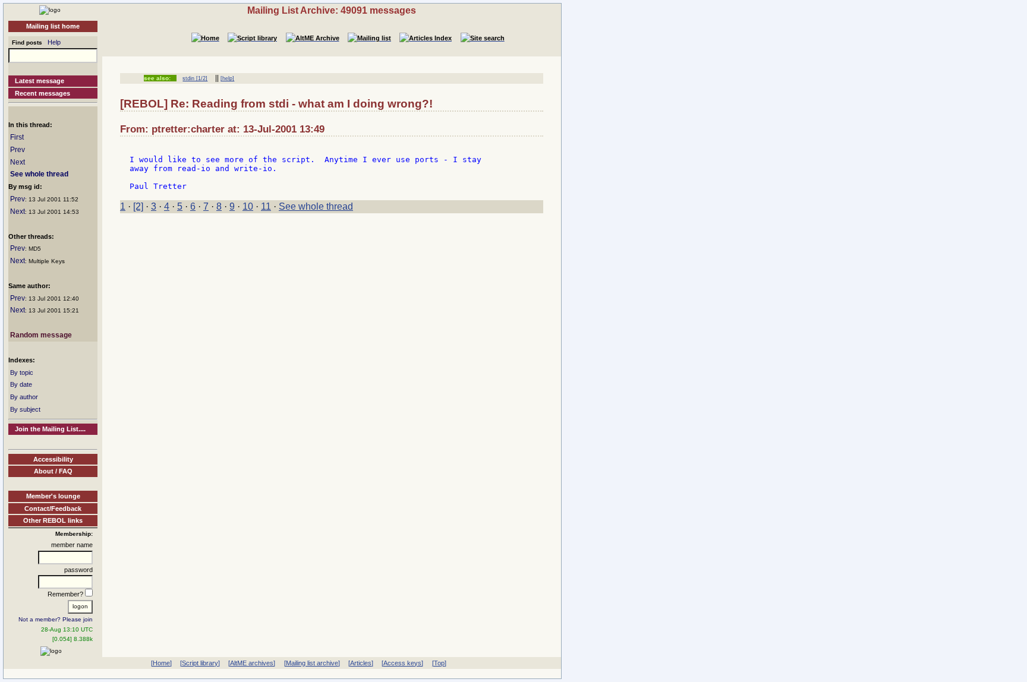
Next (17, 162)
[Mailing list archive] (312, 663)
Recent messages (42, 93)
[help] (227, 78)
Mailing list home (53, 26)
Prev (17, 150)
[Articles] (360, 663)
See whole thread (39, 174)
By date (21, 384)
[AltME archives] (251, 663)
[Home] (50, 9)
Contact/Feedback (52, 508)
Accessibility (53, 459)
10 (247, 206)
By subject (25, 409)
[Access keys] (402, 663)
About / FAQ (53, 471)
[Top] (439, 663)
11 (266, 206)
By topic (21, 372)
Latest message (39, 80)
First (17, 137)
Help (54, 42)
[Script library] (200, 663)
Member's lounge (53, 496)
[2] (138, 206)
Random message (41, 335)
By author (24, 396)
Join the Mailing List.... (50, 428)
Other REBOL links (53, 520)
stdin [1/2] (194, 78)
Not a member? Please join (55, 619)
